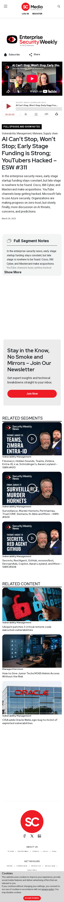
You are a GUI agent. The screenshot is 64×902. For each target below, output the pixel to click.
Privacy (54, 851)
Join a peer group (50, 866)
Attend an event (36, 866)
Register (37, 13)
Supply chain (50, 133)
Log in (25, 13)
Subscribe (10, 866)
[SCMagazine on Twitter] (32, 836)
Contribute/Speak (21, 866)
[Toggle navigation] (6, 6)
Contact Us (35, 851)
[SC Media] (32, 6)
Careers (45, 851)
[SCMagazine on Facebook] (25, 836)
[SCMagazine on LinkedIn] (39, 836)
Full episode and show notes (21, 126)
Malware (37, 133)
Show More (12, 272)
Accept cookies (32, 898)
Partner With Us (32, 870)
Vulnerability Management (17, 133)
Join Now (32, 393)
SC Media (11, 851)
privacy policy (48, 889)
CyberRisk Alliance (23, 851)
